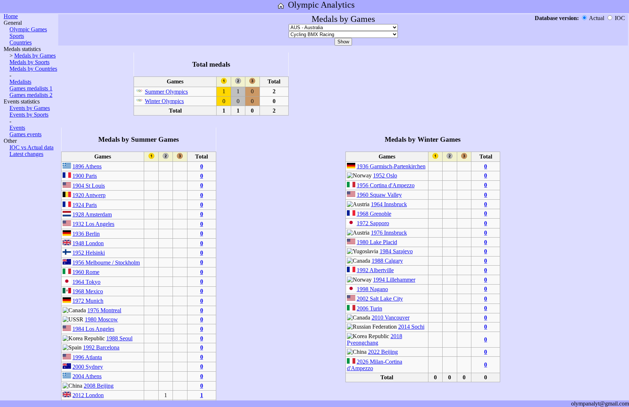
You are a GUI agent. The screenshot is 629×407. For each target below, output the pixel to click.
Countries (20, 42)
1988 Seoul (119, 338)
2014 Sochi (411, 327)
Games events (25, 134)
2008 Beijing (99, 386)
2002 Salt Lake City (380, 299)
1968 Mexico (87, 291)
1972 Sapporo (373, 223)
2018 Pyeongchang (374, 339)
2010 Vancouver (391, 317)
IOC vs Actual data (31, 147)
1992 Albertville (375, 270)
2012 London (88, 395)
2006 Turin (369, 308)
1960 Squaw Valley (379, 195)
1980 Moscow (101, 319)
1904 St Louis (88, 186)
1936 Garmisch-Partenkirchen (391, 166)
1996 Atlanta (87, 357)
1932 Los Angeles (93, 224)
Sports (16, 36)
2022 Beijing (383, 352)
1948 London (88, 243)
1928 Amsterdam (92, 214)
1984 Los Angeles (93, 329)
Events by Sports (28, 114)
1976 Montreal (104, 310)
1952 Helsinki (88, 253)
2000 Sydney (87, 367)
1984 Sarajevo (396, 251)
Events (17, 128)
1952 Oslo (385, 175)
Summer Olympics (166, 92)
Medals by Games (35, 55)
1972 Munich (87, 301)
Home (11, 16)
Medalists (20, 82)
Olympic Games (28, 29)
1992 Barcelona (101, 347)
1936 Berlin (86, 234)
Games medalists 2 (30, 95)
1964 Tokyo (86, 282)
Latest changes (26, 154)
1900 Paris (84, 176)
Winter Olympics (164, 101)
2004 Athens (87, 376)
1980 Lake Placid (377, 242)
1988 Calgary (387, 261)
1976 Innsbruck (389, 233)
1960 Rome (85, 272)
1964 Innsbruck (389, 204)
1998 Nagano (372, 289)
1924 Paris (84, 205)
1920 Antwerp (89, 195)
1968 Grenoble (374, 214)
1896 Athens (87, 166)
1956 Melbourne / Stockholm (106, 262)
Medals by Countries (33, 69)
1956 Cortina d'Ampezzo (386, 185)
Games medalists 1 (30, 88)
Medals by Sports (29, 62)
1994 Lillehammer (394, 280)
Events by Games (29, 108)
